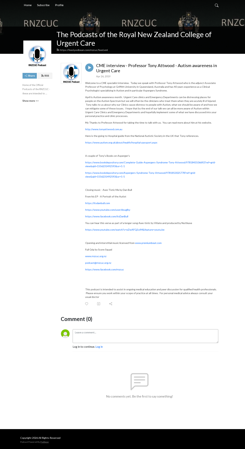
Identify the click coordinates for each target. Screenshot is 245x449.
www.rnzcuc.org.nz (95, 256)
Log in (99, 346)
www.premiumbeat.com (148, 242)
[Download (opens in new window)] (99, 304)
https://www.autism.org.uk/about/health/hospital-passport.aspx (121, 142)
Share (31, 75)
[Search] (216, 5)
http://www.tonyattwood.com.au (103, 129)
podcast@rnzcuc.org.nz (98, 262)
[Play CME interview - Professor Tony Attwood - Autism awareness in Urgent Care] (89, 67)
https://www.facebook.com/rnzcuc (104, 269)
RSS (46, 75)
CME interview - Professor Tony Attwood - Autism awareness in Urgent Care (156, 68)
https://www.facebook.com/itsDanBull (106, 216)
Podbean (44, 442)
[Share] (111, 304)
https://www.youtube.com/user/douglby (107, 209)
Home (28, 5)
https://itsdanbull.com (97, 203)
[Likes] (87, 304)
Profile (59, 5)
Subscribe (43, 5)
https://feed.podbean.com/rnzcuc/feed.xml (84, 49)
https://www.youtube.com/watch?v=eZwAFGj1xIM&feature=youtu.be (124, 229)
